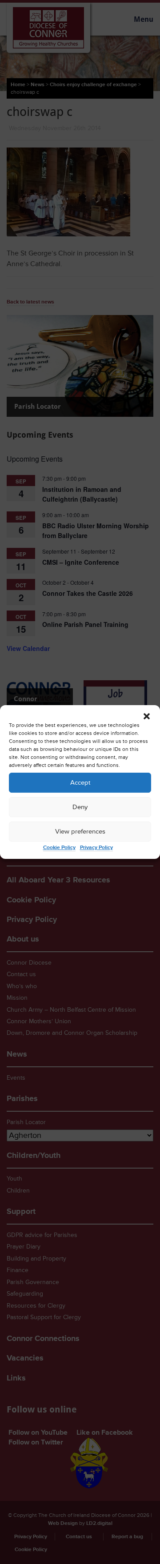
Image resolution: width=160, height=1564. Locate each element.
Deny (80, 807)
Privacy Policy (96, 847)
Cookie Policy (59, 847)
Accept (80, 782)
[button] (146, 716)
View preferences (80, 831)
